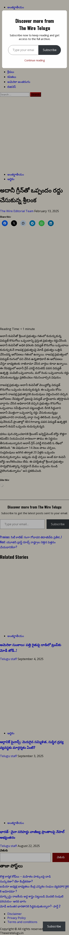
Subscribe (49, 50)
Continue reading (34, 60)
